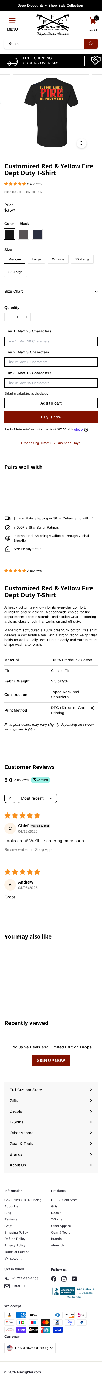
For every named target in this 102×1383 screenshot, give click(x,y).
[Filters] (9, 798)
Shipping (10, 393)
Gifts (54, 1206)
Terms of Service (16, 1252)
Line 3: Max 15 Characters (28, 373)
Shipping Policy (16, 1232)
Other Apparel (61, 1226)
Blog (7, 1213)
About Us (11, 1206)
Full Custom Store (64, 1200)
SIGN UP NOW (51, 1060)
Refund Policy (14, 1239)
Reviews (10, 1219)
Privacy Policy (15, 1245)
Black (9, 234)
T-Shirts (57, 1219)
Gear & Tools (60, 1232)
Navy (37, 234)
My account (12, 1258)
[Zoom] (81, 143)
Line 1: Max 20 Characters (28, 331)
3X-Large (15, 272)
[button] (15, 184)
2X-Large (82, 259)
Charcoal (23, 234)
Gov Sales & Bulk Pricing (23, 1200)
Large (36, 259)
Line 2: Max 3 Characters (26, 352)
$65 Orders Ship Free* (50, 6)
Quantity (12, 307)
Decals (56, 1213)
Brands (56, 1239)
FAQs (8, 1226)
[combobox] (51, 44)
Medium (14, 259)
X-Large (58, 259)
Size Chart (13, 291)
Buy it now (51, 417)
